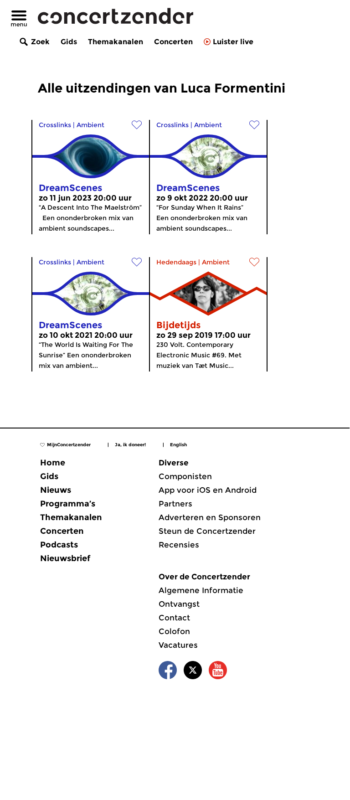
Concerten (173, 41)
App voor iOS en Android (208, 490)
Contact (174, 617)
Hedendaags (176, 262)
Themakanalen (115, 41)
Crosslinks (55, 125)
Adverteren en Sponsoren (210, 517)
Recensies (179, 544)
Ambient (90, 125)
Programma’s (67, 504)
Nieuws (55, 490)
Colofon (174, 631)
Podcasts (59, 545)
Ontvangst (179, 604)
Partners (175, 503)
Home (52, 463)
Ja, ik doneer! (130, 445)
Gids (69, 41)
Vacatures (178, 645)
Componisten (185, 476)
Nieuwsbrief (65, 558)
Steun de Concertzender (207, 531)
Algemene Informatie (201, 590)
